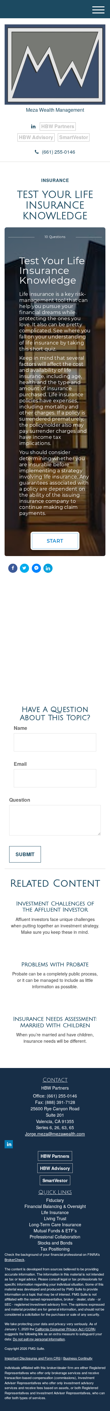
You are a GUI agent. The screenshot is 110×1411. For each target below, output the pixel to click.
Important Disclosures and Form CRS (33, 1358)
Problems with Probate (55, 964)
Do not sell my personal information (39, 1338)
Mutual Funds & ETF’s (55, 1230)
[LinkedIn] (33, 126)
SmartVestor (73, 137)
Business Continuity (78, 1358)
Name (20, 728)
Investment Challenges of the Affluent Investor (55, 907)
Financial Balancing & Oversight (55, 1206)
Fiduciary (55, 1200)
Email (20, 764)
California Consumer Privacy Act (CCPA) (65, 1328)
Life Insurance (55, 1212)
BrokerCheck (14, 1259)
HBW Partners (57, 126)
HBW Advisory (36, 137)
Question (19, 800)
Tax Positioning (55, 1249)
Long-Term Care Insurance (55, 1224)
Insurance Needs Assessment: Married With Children (55, 1022)
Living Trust (55, 1218)
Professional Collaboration (55, 1237)
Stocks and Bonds (55, 1243)
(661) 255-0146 (58, 151)
